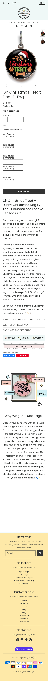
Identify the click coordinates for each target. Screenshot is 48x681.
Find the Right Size (11, 111)
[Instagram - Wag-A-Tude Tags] (21, 26)
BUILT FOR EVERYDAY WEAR (16, 324)
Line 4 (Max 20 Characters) (8, 168)
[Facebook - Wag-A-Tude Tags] (17, 26)
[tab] (20, 86)
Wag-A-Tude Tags (26, 671)
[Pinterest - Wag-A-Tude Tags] (30, 26)
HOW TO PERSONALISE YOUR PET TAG (21, 319)
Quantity (7, 115)
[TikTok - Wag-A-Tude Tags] (26, 26)
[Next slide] (35, 85)
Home (11, 23)
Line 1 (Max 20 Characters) (8, 135)
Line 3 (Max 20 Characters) (8, 157)
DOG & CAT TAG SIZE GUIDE (17, 330)
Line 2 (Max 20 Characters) (8, 146)
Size (4, 125)
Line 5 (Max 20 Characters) (8, 179)
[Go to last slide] (7, 85)
